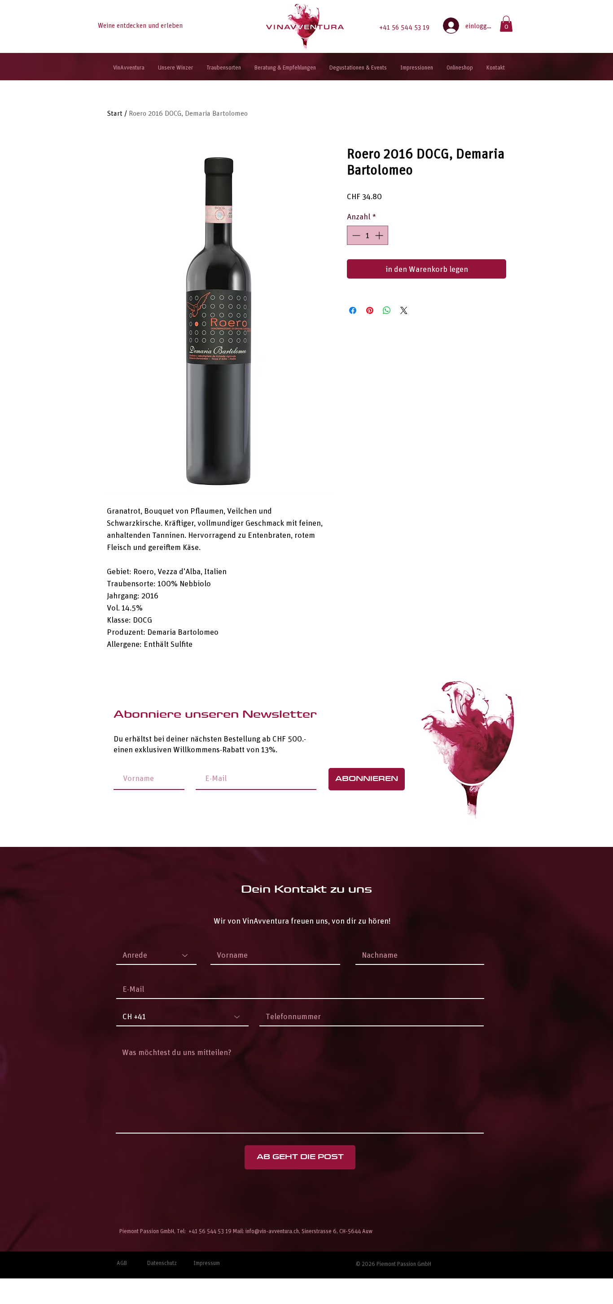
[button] (506, 24)
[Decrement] (355, 235)
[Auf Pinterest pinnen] (369, 310)
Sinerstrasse (316, 1230)
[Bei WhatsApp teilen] (386, 310)
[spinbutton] (367, 235)
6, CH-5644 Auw (353, 1230)
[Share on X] (403, 310)
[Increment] (380, 235)
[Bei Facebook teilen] (352, 310)
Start (115, 113)
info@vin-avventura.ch (272, 1230)
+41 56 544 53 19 (404, 26)
